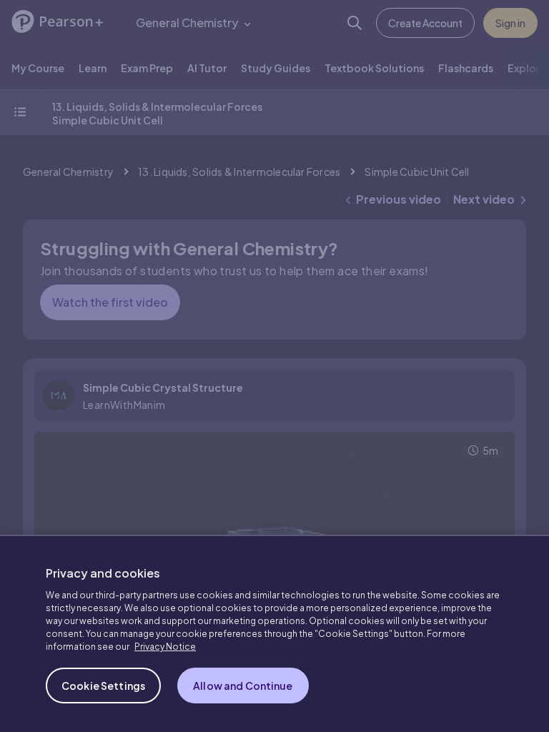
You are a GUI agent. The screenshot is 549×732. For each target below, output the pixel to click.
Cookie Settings (103, 685)
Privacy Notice (165, 646)
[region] (274, 633)
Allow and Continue (243, 685)
